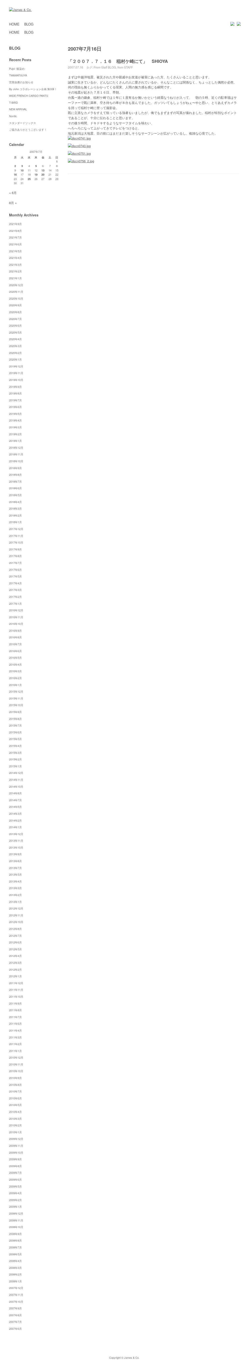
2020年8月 (15, 312)
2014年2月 (15, 820)
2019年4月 (15, 420)
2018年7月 (15, 481)
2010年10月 (16, 1071)
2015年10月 (16, 705)
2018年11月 (16, 454)
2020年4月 (15, 339)
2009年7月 (15, 1173)
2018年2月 (15, 515)
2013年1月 (15, 902)
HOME (14, 24)
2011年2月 (15, 1044)
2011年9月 (15, 1003)
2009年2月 (15, 1200)
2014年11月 (16, 780)
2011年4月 (15, 1030)
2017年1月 (15, 603)
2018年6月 (15, 488)
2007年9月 (15, 1308)
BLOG (29, 24)
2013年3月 (15, 888)
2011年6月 (15, 1023)
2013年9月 (15, 854)
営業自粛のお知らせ (21, 82)
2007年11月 (16, 1295)
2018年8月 (15, 474)
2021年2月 (15, 271)
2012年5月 (15, 949)
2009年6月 (15, 1179)
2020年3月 (15, 346)
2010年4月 (15, 1112)
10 (22, 170)
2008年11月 (16, 1220)
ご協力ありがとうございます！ (28, 129)
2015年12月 (16, 691)
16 (15, 174)
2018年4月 (15, 502)
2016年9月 (15, 630)
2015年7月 (15, 725)
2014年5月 (15, 807)
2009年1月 (15, 1206)
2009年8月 (15, 1166)
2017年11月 (16, 536)
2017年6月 (15, 570)
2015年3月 (15, 753)
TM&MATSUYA (18, 75)
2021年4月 (15, 258)
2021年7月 (15, 237)
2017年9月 (15, 549)
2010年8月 (15, 1085)
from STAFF (125, 67)
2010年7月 (15, 1091)
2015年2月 (15, 759)
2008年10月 (16, 1227)
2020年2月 (15, 353)
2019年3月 (15, 427)
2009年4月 (15, 1193)
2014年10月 (16, 786)
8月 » (13, 202)
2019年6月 (15, 407)
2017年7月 (15, 563)
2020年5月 (15, 332)
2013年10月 (16, 847)
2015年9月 (15, 712)
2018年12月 (16, 447)
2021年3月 (15, 264)
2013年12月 (16, 834)
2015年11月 (16, 698)
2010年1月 (15, 1132)
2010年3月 (15, 1118)
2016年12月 (16, 610)
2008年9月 (15, 1234)
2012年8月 (15, 929)
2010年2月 (15, 1125)
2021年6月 (15, 244)
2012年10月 (16, 922)
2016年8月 (15, 637)
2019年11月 (16, 373)
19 (36, 174)
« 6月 (13, 192)
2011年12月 (16, 983)
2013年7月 (15, 868)
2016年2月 (15, 678)
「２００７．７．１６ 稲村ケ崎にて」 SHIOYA (118, 61)
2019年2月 (15, 434)
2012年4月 (15, 956)
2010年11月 (16, 1064)
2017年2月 (15, 597)
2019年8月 (15, 393)
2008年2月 (15, 1274)
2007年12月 (16, 1288)
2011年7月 (15, 1017)
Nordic (14, 116)
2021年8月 (15, 231)
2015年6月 (15, 732)
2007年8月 (15, 1315)
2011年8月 (15, 1010)
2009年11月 (16, 1146)
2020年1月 (15, 359)
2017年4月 (15, 583)
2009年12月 (16, 1139)
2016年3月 (15, 671)
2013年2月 (15, 895)
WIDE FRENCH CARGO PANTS (28, 96)
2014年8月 (15, 793)
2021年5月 (15, 251)
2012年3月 (15, 963)
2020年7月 (15, 319)
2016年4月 (15, 664)
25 (29, 179)
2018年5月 (15, 495)
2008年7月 (15, 1247)
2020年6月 (15, 325)
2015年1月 (15, 766)
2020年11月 (16, 292)
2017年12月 (16, 529)
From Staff (100, 67)
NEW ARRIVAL (18, 109)
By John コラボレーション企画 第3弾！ (33, 89)
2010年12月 (16, 1057)
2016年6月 (15, 651)
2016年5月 (15, 657)
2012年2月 (15, 969)
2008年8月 (15, 1240)
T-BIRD (13, 102)
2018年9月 (15, 468)
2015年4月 (15, 746)
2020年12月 (16, 285)
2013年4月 (15, 881)
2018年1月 (15, 522)
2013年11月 (16, 840)
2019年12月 (16, 366)
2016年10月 (16, 624)
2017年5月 (15, 576)
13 (42, 170)
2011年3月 (15, 1037)
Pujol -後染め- (17, 68)
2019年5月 (15, 414)
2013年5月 (15, 874)
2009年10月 (16, 1152)
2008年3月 (15, 1268)
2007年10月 (16, 1301)
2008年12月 (16, 1213)
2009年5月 (15, 1186)
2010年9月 (15, 1078)
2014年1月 (15, 827)
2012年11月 (16, 915)
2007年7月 (15, 1322)
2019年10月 (16, 380)
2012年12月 (16, 908)
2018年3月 (15, 508)
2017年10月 (16, 542)
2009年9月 (15, 1159)
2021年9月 (15, 224)
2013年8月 (15, 861)
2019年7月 (15, 400)
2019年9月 (15, 387)
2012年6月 (15, 942)
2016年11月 (16, 617)
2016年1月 (15, 685)
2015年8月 (15, 719)
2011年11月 (16, 990)
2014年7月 (15, 800)
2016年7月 (15, 644)
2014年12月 (16, 773)
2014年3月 (15, 813)
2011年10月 (16, 996)
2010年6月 (15, 1098)
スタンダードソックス (22, 123)
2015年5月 (15, 739)
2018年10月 (16, 461)
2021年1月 (15, 278)
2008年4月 (15, 1261)
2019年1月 (15, 441)
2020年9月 (15, 305)
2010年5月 (15, 1105)
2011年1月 (15, 1051)
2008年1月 (15, 1281)
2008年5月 (15, 1254)
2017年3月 (15, 590)
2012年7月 (15, 936)
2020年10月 (16, 298)
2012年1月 (15, 976)
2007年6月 (15, 1328)
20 (42, 174)
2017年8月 (15, 556)
